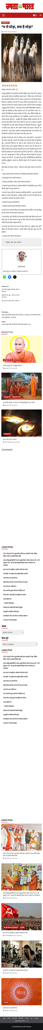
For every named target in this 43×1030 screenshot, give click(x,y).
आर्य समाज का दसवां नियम (10, 578)
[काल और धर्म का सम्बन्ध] (21, 423)
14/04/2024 (13, 32)
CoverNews (17, 1026)
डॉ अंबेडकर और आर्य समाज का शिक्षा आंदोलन (15, 616)
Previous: (21, 315)
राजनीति (22, 927)
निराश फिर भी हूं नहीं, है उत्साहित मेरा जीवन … (15, 595)
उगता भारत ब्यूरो (8, 442)
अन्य (27, 1020)
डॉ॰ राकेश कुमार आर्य (9, 935)
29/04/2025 (14, 405)
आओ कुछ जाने (5, 23)
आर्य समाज (6, 1002)
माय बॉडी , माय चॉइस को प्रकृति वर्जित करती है (15, 573)
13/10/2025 (14, 368)
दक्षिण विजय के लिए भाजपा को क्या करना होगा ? (15, 582)
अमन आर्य (7, 858)
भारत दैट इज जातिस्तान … (10, 586)
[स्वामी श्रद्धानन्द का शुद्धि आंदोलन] (21, 349)
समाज (31, 1018)
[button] (3, 15)
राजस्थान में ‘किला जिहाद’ (10, 620)
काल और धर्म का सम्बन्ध (10, 439)
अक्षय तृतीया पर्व (7, 599)
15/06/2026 (14, 898)
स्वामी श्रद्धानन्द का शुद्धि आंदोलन (12, 365)
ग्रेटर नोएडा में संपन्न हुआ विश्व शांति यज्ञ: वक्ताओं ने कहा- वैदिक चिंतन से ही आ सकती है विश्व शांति (20, 554)
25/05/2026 (14, 1011)
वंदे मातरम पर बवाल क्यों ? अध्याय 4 (11, 301)
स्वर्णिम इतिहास (21, 1018)
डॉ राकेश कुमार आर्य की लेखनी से (11, 927)
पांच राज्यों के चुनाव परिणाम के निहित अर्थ (14, 590)
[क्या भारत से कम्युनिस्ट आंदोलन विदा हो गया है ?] (21, 916)
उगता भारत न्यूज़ (7, 848)
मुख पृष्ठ (4, 1018)
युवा (5, 965)
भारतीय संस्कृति (14, 1018)
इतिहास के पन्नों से (17, 360)
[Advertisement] (21, 521)
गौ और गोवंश (36, 1018)
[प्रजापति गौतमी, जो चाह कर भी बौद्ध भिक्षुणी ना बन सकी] (21, 386)
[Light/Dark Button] (35, 15)
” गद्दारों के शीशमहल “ (9, 603)
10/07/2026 (14, 858)
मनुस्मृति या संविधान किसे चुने (11, 611)
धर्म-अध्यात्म (27, 1018)
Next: (16, 323)
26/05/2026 (14, 973)
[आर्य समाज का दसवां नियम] (21, 991)
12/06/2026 (19, 935)
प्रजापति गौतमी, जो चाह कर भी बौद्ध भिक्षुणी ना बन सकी (19, 402)
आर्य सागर (5, 32)
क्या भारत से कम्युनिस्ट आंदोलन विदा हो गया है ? (15, 569)
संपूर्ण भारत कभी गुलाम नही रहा (20, 1020)
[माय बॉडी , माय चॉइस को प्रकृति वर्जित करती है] (21, 954)
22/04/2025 (17, 442)
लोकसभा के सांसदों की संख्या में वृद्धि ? (13, 607)
